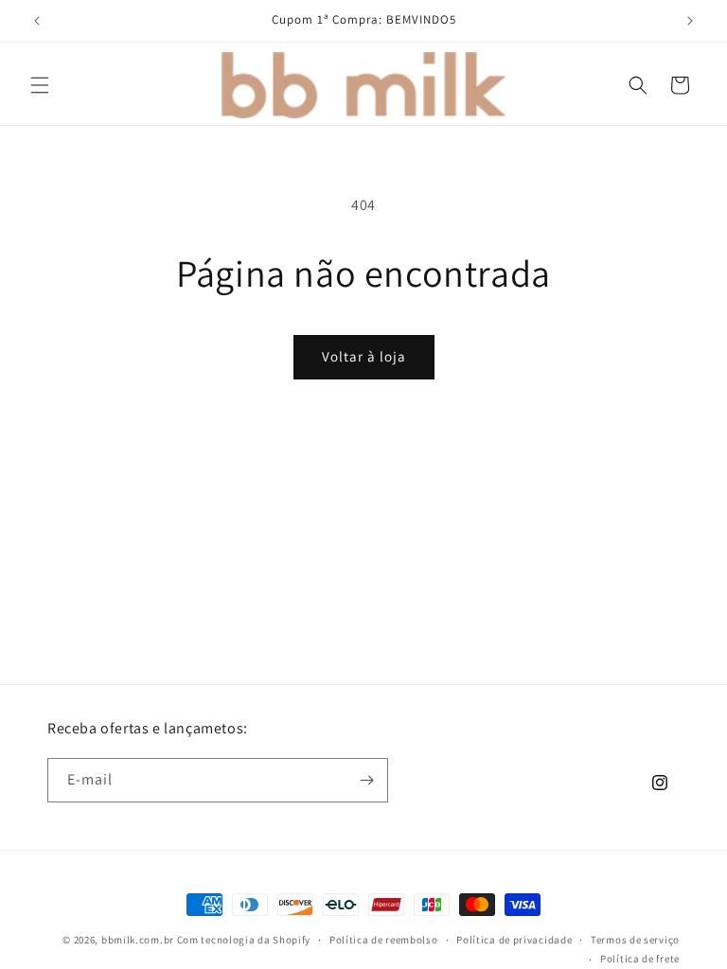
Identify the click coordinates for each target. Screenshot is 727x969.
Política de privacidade (514, 939)
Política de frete (640, 958)
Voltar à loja (364, 356)
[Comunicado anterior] (37, 21)
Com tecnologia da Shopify (244, 939)
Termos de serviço (635, 939)
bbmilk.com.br (137, 939)
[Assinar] (366, 780)
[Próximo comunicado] (690, 21)
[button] (40, 85)
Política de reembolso (383, 939)
